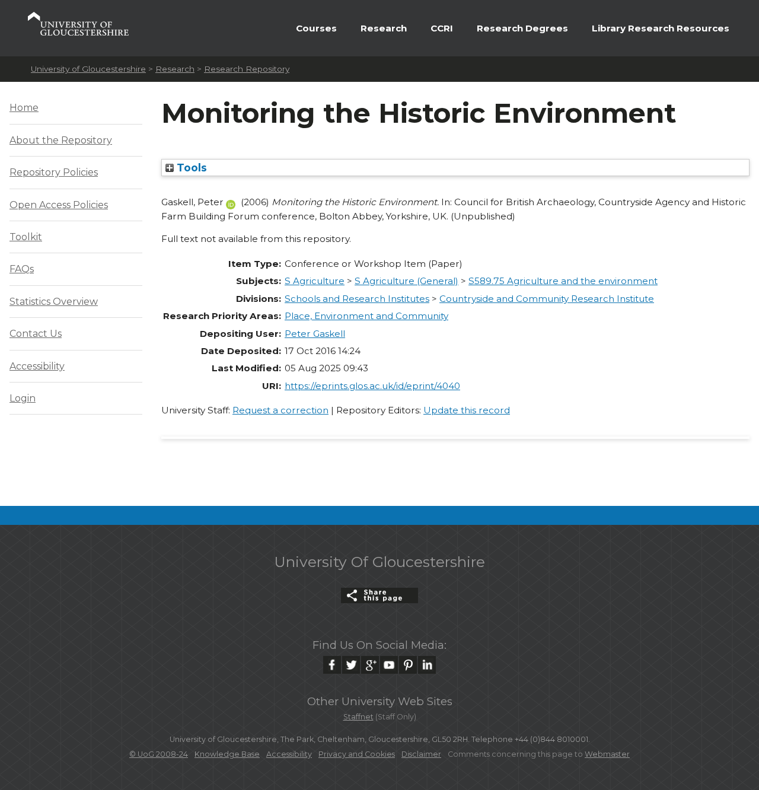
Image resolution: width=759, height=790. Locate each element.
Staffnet (358, 716)
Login (22, 398)
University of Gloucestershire (88, 69)
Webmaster (607, 754)
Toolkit (25, 237)
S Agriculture (315, 280)
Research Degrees (522, 28)
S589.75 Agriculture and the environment (563, 280)
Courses (316, 28)
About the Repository (60, 140)
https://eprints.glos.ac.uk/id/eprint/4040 (372, 385)
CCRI (441, 28)
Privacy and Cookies (356, 754)
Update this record (466, 410)
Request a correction (280, 410)
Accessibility (37, 366)
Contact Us (35, 333)
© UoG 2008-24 (158, 754)
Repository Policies (53, 172)
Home (24, 107)
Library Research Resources (660, 28)
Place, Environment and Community (366, 315)
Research (384, 28)
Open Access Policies (58, 205)
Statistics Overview (53, 301)
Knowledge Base (227, 754)
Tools (190, 167)
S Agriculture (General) (406, 280)
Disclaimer (421, 754)
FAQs (21, 269)
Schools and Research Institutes (357, 298)
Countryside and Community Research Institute (546, 298)
